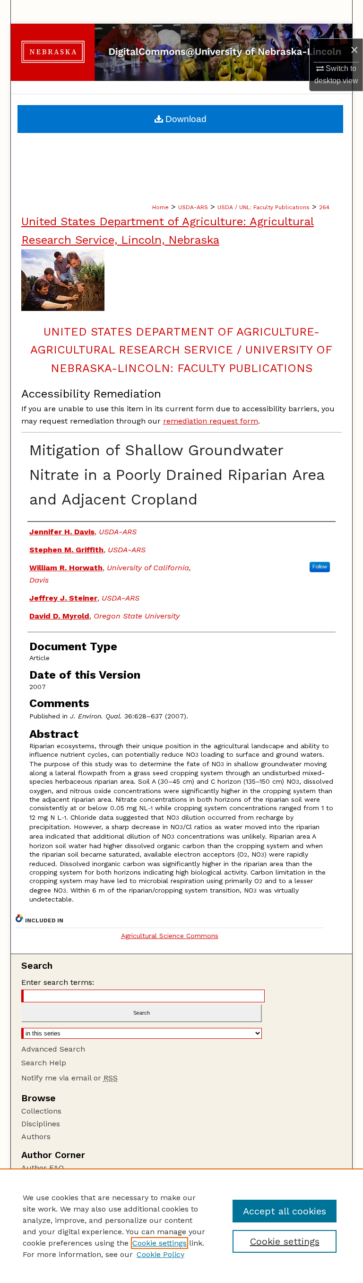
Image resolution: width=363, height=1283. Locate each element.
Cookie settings (159, 1243)
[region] (181, 1225)
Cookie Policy (160, 1254)
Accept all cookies (284, 1211)
